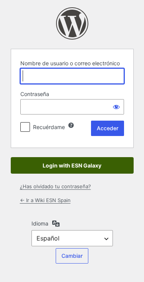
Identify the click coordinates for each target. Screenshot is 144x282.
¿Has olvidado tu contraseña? (55, 186)
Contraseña (34, 94)
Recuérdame (49, 127)
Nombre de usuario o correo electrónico (70, 63)
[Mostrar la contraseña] (116, 106)
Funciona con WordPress (72, 23)
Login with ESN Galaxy (72, 165)
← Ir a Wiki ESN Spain (45, 200)
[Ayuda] (71, 125)
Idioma (39, 223)
